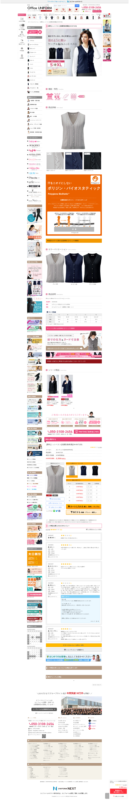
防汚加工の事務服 (31, 462)
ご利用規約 (77, 736)
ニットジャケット (48, 756)
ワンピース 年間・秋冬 (94, 746)
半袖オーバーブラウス (64, 754)
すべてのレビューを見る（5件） (75, 645)
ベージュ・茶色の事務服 (33, 483)
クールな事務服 (33, 751)
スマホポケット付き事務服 (33, 467)
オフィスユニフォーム (43, 700)
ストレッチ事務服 (31, 459)
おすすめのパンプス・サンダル (34, 381)
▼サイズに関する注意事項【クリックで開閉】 (61, 328)
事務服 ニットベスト (75, 520)
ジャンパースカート (94, 751)
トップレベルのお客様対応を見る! (43, 709)
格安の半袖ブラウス (32, 331)
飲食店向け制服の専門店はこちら (35, 622)
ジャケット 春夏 (48, 751)
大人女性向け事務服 (34, 752)
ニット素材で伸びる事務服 (33, 240)
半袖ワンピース (93, 748)
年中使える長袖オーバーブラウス (35, 544)
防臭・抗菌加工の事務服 (33, 442)
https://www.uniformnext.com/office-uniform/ (40, 732)
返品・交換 (62, 728)
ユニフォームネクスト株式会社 (45, 713)
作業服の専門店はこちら (33, 608)
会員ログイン (78, 732)
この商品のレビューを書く (94, 529)
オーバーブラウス (63, 753)
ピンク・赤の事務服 (32, 486)
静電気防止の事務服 (32, 464)
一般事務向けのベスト (92, 520)
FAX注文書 (62, 722)
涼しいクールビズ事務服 (33, 424)
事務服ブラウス (63, 743)
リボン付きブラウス (64, 749)
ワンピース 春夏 (93, 745)
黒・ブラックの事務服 (32, 478)
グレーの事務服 (31, 480)
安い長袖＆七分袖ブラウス (33, 325)
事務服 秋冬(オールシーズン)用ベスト (56, 520)
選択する (118, 791)
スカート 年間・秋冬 (79, 746)
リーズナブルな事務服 (34, 745)
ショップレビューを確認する (75, 650)
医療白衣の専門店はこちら (33, 615)
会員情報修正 (78, 734)
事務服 (31, 773)
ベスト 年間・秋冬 (49, 746)
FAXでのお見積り (64, 726)
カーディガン (48, 758)
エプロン (47, 773)
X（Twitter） (94, 720)
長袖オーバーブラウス (64, 756)
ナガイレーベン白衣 (64, 773)
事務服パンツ (77, 756)
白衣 (31, 771)
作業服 (31, 768)
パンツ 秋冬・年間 (79, 759)
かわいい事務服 (33, 749)
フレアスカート (78, 748)
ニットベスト (48, 748)
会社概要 (77, 722)
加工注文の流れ (56, 499)
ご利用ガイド (78, 720)
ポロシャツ (62, 759)
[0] (107, 19)
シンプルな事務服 (34, 746)
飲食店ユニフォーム (34, 776)
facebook (93, 723)
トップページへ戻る (79, 730)
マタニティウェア (34, 758)
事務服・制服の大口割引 (33, 566)
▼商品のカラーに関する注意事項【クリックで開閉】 (63, 240)
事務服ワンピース (93, 743)
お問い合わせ (97, 11)
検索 (77, 5)
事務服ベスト (48, 743)
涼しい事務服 (33, 755)
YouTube (93, 728)
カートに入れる (84, 506)
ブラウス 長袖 (63, 748)
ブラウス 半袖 (63, 745)
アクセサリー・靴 (93, 753)
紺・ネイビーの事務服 (32, 475)
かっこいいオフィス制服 (33, 357)
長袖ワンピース (93, 749)
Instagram (93, 726)
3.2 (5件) (100, 447)
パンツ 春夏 (77, 757)
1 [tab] (74, 408)
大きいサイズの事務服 (34, 748)
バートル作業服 (63, 768)
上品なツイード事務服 (32, 371)
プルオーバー (63, 757)
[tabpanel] (53, 390)
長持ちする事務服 (31, 456)
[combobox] (64, 5)
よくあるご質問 (31, 574)
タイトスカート (78, 751)
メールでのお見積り (64, 724)
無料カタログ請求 (64, 732)
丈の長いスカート (31, 296)
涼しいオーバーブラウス (33, 403)
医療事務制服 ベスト (83, 520)
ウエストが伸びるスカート (33, 313)
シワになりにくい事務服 (33, 449)
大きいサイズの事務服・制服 (34, 279)
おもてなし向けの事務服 (33, 343)
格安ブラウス (63, 751)
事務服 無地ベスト (67, 520)
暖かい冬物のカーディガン (33, 531)
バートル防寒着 (63, 770)
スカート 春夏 (78, 745)
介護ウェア (32, 774)
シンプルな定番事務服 (32, 364)
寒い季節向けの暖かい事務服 (34, 538)
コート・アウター (93, 755)
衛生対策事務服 (31, 436)
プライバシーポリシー (80, 724)
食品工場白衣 (33, 777)
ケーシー (47, 771)
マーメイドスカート (79, 752)
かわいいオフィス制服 (32, 350)
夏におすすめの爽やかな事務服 (34, 417)
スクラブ (47, 770)
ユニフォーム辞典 (63, 776)
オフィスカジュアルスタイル (34, 257)
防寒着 (31, 770)
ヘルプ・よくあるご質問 (80, 726)
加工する (84, 512)
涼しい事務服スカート (32, 410)
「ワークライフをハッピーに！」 (57, 1)
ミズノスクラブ (63, 771)
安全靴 (46, 776)
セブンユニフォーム (64, 774)
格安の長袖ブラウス (32, 519)
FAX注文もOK (31, 597)
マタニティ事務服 (31, 392)
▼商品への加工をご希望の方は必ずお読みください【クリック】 (66, 361)
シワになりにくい (34, 754)
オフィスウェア (33, 743)
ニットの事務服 (33, 757)
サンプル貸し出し (31, 591)
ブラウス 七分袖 (63, 746)
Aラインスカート (78, 749)
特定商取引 (77, 728)
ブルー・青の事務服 (32, 489)
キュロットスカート (79, 754)
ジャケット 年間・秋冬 (49, 753)
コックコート (48, 774)
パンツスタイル (31, 223)
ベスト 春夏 (47, 745)
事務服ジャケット (49, 750)
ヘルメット (47, 777)
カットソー (47, 760)
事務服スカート (78, 743)
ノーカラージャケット (49, 754)
